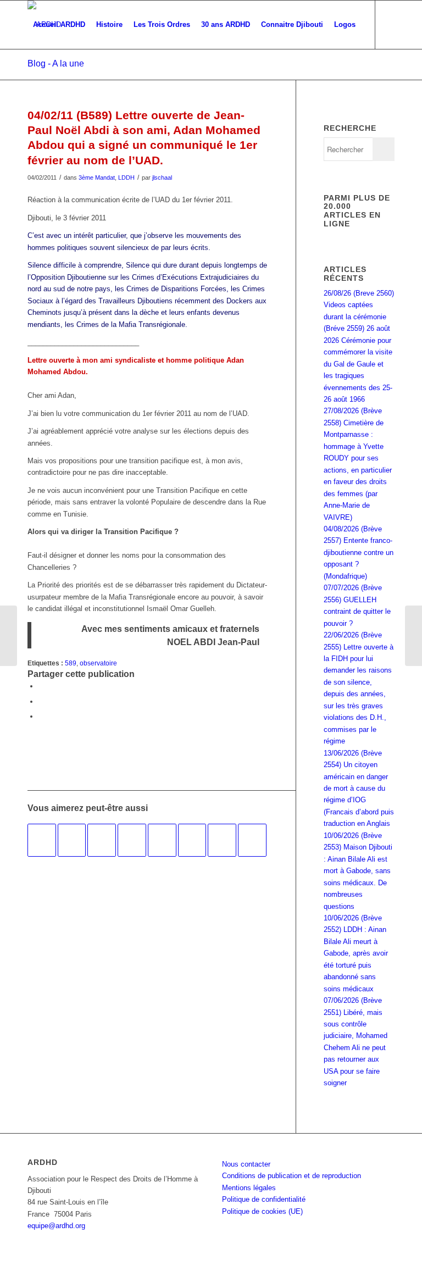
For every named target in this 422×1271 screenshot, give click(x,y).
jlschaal (162, 177)
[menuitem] (59, 25)
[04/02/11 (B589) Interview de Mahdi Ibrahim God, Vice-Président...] (8, 636)
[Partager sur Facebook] (41, 686)
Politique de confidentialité (264, 1199)
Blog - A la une (55, 63)
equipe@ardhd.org (56, 1226)
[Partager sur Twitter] (41, 701)
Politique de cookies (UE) (262, 1211)
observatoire (98, 663)
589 (70, 663)
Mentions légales (249, 1188)
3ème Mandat (97, 177)
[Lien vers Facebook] (31, 72)
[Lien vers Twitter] (47, 72)
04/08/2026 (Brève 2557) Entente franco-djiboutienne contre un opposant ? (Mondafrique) (358, 552)
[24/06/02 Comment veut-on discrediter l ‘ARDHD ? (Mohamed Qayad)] (252, 840)
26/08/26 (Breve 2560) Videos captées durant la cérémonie (359, 305)
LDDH (126, 177)
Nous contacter (246, 1164)
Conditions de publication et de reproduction (291, 1176)
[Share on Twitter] (41, 716)
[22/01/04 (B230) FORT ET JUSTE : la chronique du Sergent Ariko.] (192, 840)
